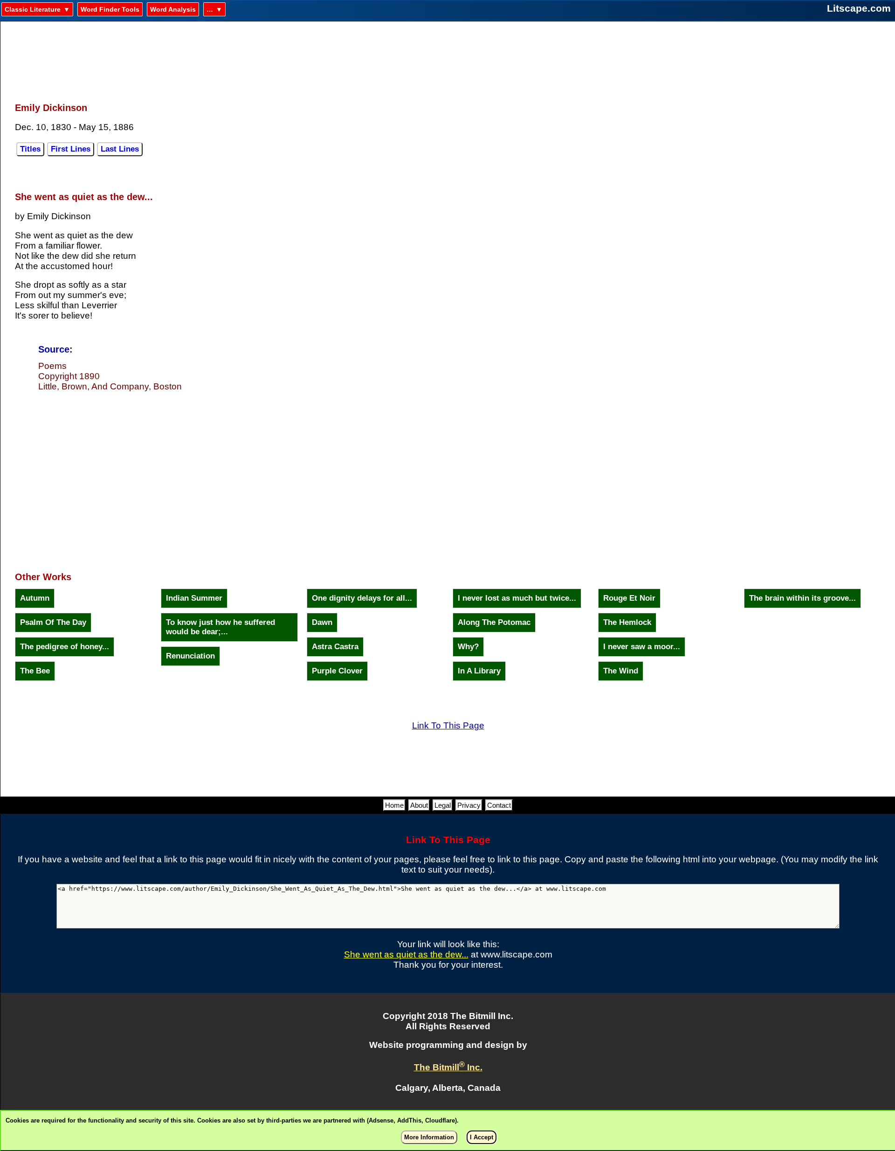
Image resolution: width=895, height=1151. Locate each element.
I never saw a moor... (641, 646)
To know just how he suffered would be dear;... (220, 627)
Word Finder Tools (110, 9)
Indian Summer (194, 598)
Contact (499, 805)
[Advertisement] (448, 56)
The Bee (35, 670)
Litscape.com (859, 8)
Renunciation (190, 656)
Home (394, 805)
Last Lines (120, 149)
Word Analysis (173, 9)
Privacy (469, 805)
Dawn (322, 622)
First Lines (70, 149)
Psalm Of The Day (53, 622)
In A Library (479, 670)
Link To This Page (448, 725)
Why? (468, 646)
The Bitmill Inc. (448, 1067)
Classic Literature (33, 9)
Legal (442, 805)
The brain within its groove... (802, 598)
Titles (30, 149)
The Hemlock (627, 622)
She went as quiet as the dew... (406, 954)
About (419, 805)
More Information (429, 1137)
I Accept (481, 1137)
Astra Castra (335, 646)
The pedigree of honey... (64, 646)
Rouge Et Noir (629, 598)
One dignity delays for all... (362, 598)
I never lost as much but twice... (517, 598)
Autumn (34, 598)
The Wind (620, 670)
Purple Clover (337, 670)
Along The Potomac (494, 622)
